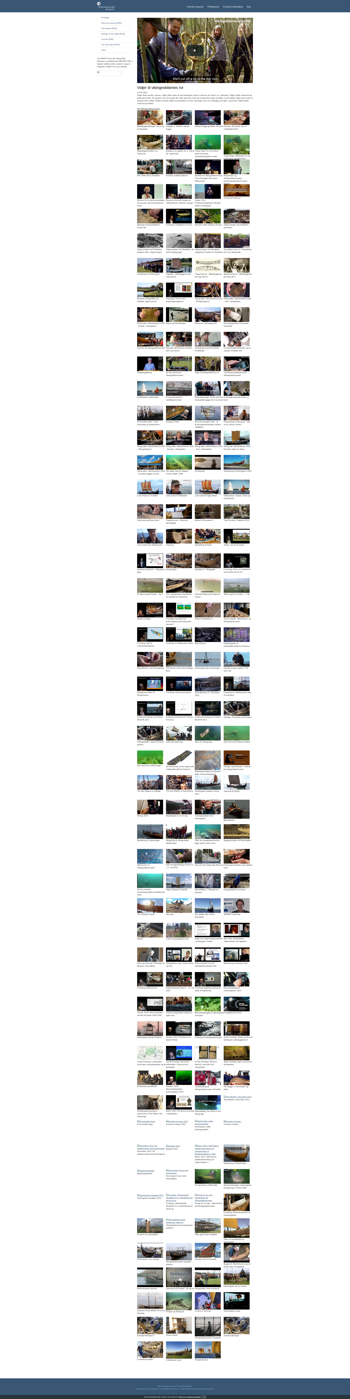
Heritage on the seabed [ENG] (113, 34)
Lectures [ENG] (107, 39)
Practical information (233, 7)
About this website (164, 1386)
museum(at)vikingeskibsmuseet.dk (202, 1389)
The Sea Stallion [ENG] (110, 45)
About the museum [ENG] (111, 23)
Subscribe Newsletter (185, 1386)
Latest (103, 50)
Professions (213, 7)
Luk (204, 1397)
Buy (249, 7)
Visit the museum (195, 7)
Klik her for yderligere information (190, 1397)
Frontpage (105, 18)
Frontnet (174, 1386)
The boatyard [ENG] (109, 28)
